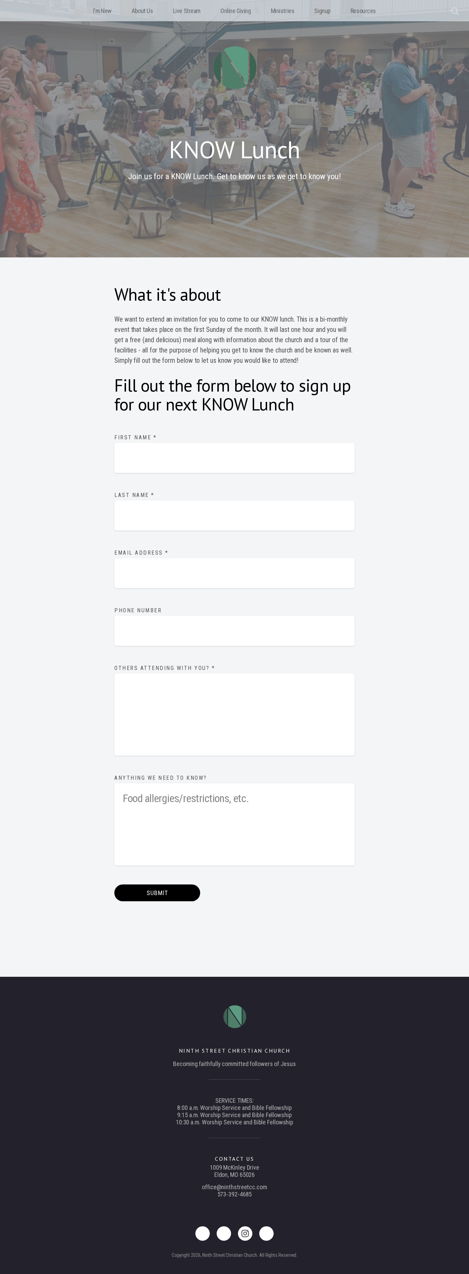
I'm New (102, 10)
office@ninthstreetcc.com (234, 1187)
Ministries (283, 10)
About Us (142, 10)
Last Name (134, 495)
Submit (157, 892)
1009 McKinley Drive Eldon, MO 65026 (234, 1171)
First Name (135, 437)
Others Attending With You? (164, 668)
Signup (322, 10)
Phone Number (138, 610)
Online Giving (235, 10)
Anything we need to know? (161, 778)
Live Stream (187, 10)
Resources (363, 10)
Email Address (141, 552)
